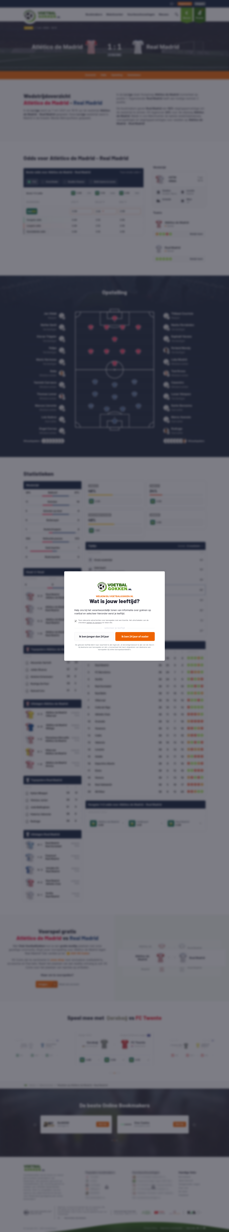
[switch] (75, 621)
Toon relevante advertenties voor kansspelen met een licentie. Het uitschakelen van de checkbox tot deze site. (113, 621)
